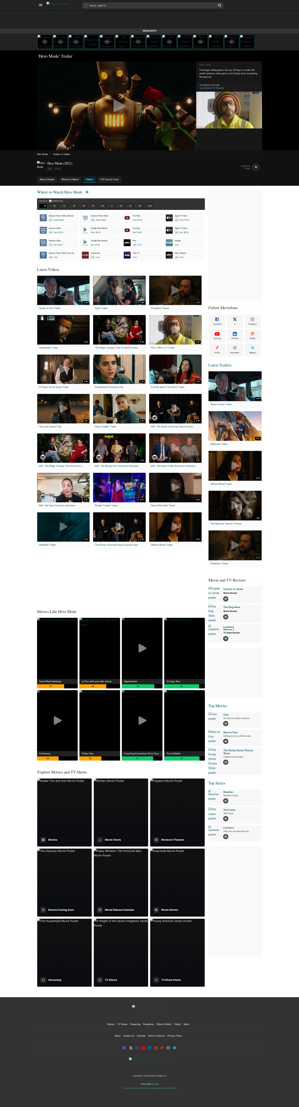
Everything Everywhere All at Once (141, 753)
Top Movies (217, 705)
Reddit (252, 338)
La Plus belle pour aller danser (96, 681)
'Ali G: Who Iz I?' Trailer (211, 88)
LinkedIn (234, 338)
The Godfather (173, 753)
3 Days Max (87, 753)
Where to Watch (59, 192)
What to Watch (164, 1024)
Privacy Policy (174, 1036)
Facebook (217, 324)
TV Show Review (231, 633)
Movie (58, 169)
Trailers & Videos (61, 154)
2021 (49, 168)
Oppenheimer (130, 681)
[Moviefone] (60, 5)
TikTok (217, 353)
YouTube (217, 338)
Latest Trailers (220, 365)
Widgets (252, 353)
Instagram (252, 324)
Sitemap (141, 1036)
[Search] (219, 5)
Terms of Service (156, 1036)
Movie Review (230, 593)
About (117, 1036)
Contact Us (128, 1036)
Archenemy (45, 753)
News (186, 1024)
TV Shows (122, 1024)
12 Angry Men (173, 681)
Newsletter (234, 353)
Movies (111, 1024)
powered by (43, 201)
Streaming (135, 1024)
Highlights (149, 31)
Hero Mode (42, 154)
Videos (177, 1024)
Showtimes (148, 1024)
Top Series (216, 783)
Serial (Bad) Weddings (50, 681)
